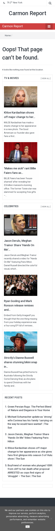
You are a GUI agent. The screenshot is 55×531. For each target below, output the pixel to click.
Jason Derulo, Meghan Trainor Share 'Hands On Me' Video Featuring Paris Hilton (28, 438)
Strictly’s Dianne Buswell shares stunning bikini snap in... (20, 362)
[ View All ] (46, 78)
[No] (51, 518)
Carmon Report (27, 13)
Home (8, 35)
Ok (27, 526)
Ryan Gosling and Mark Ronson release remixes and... (19, 305)
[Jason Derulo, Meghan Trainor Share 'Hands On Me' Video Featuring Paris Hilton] (20, 225)
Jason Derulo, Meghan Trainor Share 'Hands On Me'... (19, 245)
